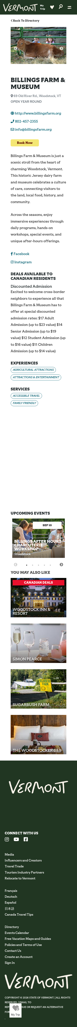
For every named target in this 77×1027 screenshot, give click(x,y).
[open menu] (69, 7)
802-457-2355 (26, 121)
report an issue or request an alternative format (34, 1009)
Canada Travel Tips (19, 914)
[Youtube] (16, 840)
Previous (16, 49)
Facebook (21, 254)
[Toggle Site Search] (61, 6)
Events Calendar (17, 933)
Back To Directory (25, 20)
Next (61, 49)
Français (11, 891)
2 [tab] (33, 565)
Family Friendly (24, 403)
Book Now (25, 143)
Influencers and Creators (23, 860)
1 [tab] (27, 565)
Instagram (23, 262)
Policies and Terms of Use (23, 945)
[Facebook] (26, 840)
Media (9, 854)
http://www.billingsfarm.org (37, 113)
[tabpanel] (38, 541)
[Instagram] (7, 840)
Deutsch (11, 897)
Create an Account (19, 957)
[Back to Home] (20, 7)
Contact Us (13, 951)
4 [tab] (44, 565)
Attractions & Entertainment (36, 377)
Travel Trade (14, 866)
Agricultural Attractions (33, 369)
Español (10, 902)
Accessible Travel (26, 395)
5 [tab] (50, 565)
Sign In (10, 963)
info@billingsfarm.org (33, 129)
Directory (12, 927)
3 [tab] (38, 565)
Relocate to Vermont (20, 878)
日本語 (9, 909)
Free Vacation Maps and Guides (28, 939)
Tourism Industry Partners (24, 872)
